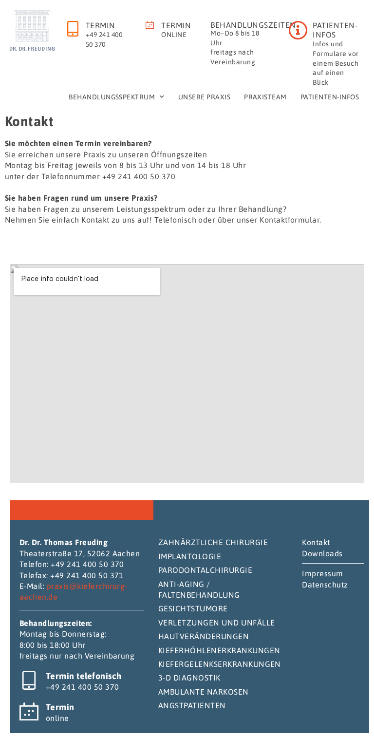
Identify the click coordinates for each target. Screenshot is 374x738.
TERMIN (100, 25)
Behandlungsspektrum (112, 97)
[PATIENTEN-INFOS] (298, 30)
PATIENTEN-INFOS (335, 30)
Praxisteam (265, 97)
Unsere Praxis (204, 97)
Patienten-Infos (329, 97)
